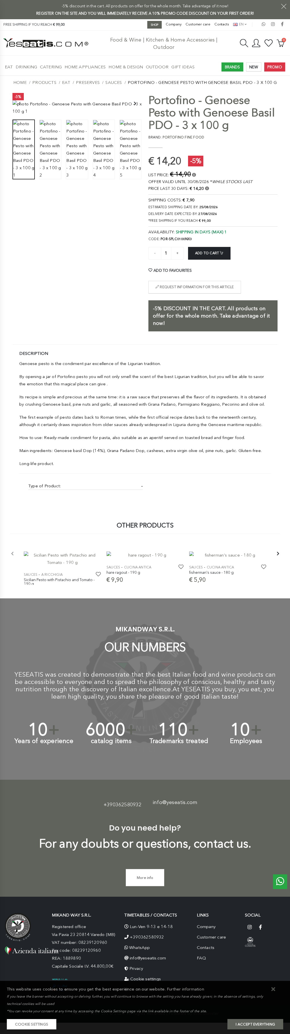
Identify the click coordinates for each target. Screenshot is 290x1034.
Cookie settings (145, 978)
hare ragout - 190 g (123, 572)
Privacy (136, 968)
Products (44, 82)
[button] (273, 989)
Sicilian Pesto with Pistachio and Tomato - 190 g (59, 581)
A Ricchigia (52, 575)
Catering (51, 66)
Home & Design (125, 66)
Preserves (88, 82)
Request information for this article (196, 287)
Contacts (221, 24)
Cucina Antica (138, 567)
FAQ (201, 958)
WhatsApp (139, 947)
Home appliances (85, 66)
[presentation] (19, 104)
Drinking (26, 66)
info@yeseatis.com (175, 802)
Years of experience (43, 741)
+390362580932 (123, 804)
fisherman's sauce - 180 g (211, 572)
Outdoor (157, 66)
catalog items (111, 741)
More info (145, 878)
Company (174, 24)
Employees (246, 741)
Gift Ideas (183, 66)
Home (20, 82)
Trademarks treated (178, 741)
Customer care (197, 24)
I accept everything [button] (255, 1024)
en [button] (241, 24)
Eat (9, 66)
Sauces (113, 82)
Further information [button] (185, 989)
